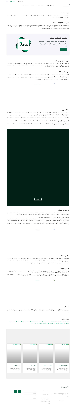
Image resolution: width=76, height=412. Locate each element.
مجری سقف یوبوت (63, 366)
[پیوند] (66, 5)
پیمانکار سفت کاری (48, 366)
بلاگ (35, 395)
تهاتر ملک (33, 366)
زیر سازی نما (17, 366)
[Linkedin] (15, 391)
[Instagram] (7, 1)
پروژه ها (34, 393)
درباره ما (34, 391)
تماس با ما (34, 398)
